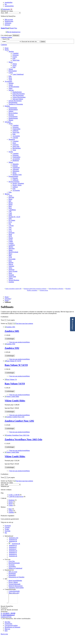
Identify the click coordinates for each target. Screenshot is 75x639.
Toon (2, 320)
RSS (6, 630)
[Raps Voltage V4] (11, 379)
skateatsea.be (13, 539)
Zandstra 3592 (12, 348)
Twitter (7, 529)
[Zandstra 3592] (10, 344)
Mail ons (7, 629)
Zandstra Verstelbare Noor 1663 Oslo (23, 439)
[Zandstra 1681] (10, 327)
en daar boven (16, 496)
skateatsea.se (13, 554)
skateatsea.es (13, 545)
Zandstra (11, 512)
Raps (10, 509)
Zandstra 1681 (12, 331)
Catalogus (4, 37)
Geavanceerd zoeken (11, 625)
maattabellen (8, 2)
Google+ (7, 527)
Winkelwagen (9, 21)
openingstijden (9, 6)
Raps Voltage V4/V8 (15, 383)
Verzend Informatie (14, 584)
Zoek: (4, 41)
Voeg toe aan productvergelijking (19, 342)
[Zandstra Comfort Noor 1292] (14, 417)
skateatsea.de (13, 541)
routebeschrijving (6, 617)
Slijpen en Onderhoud (15, 568)
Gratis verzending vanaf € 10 (13, 288)
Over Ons (12, 561)
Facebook (8, 525)
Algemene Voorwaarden (16, 587)
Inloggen (7, 25)
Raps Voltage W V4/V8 (16, 365)
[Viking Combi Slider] (12, 396)
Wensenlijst (12, 575)
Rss (6, 532)
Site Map (7, 622)
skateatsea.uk (13, 556)
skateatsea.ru (13, 552)
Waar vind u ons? (14, 593)
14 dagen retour (44, 290)
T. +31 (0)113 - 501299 (8, 613)
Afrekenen (8, 23)
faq (6, 4)
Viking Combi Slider (15, 400)
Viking (11, 510)
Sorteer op (4, 323)
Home (6, 48)
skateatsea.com (13, 538)
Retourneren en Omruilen (16, 577)
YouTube (7, 531)
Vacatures (12, 565)
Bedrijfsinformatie (14, 563)
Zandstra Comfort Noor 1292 (19, 421)
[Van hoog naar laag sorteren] (23, 323)
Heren (10, 503)
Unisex (11, 505)
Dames (11, 502)
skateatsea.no (13, 550)
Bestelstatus (12, 573)
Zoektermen (8, 623)
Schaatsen (8, 298)
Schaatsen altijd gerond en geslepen (35, 288)
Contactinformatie (14, 591)
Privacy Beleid (13, 582)
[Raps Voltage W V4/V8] (13, 361)
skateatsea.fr (13, 547)
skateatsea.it (12, 549)
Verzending (12, 566)
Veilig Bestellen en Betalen (56, 288)
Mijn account (9, 19)
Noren (7, 300)
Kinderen (11, 500)
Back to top (4, 634)
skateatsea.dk (16, 543)
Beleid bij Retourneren (16, 586)
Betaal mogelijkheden (15, 580)
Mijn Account (13, 572)
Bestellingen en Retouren (12, 627)
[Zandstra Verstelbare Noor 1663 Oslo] (17, 435)
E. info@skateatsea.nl (8, 615)
